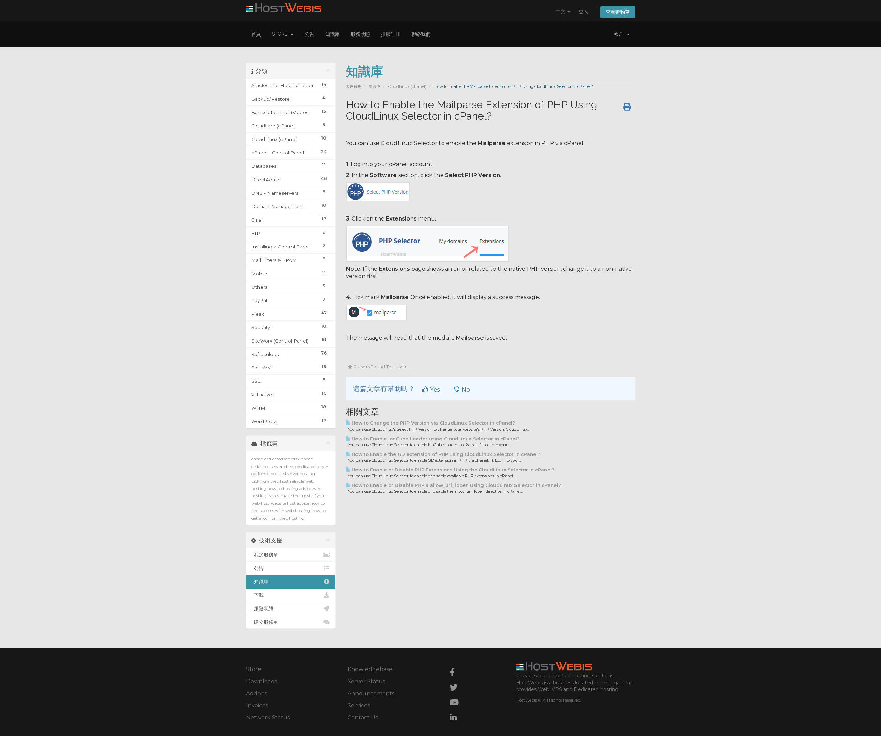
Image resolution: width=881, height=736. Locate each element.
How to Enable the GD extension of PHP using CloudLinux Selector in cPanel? (445, 454)
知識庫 (332, 34)
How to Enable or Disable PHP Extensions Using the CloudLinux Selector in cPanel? (452, 469)
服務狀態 (360, 34)
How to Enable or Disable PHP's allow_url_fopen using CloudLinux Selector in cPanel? (455, 485)
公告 (309, 34)
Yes (434, 389)
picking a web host (270, 481)
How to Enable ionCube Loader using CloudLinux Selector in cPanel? (435, 438)
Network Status (268, 717)
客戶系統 (353, 86)
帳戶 (620, 34)
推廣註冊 (390, 34)
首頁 (256, 34)
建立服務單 (264, 622)
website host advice (290, 503)
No (465, 389)
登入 (583, 12)
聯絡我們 (421, 34)
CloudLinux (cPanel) (407, 86)
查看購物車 (618, 12)
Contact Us (363, 717)
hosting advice (297, 488)
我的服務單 (264, 555)
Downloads (261, 681)
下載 (257, 595)
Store (281, 34)
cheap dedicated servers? (275, 458)
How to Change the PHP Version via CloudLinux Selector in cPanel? (432, 423)
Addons (256, 693)
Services (359, 705)
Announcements (371, 693)
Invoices (257, 705)
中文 (561, 12)
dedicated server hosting (291, 473)
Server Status (366, 681)
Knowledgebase (370, 669)
